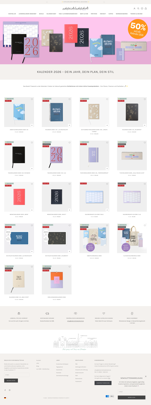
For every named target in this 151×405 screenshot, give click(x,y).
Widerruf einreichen (103, 383)
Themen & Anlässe (136, 13)
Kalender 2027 (51, 13)
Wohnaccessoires (122, 13)
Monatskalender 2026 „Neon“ (19, 214)
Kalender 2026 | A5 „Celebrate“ (132, 129)
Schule (41, 13)
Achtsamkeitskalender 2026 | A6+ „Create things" (94, 130)
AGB (76, 375)
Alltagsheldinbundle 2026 (131, 255)
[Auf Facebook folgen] (5, 390)
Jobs (37, 363)
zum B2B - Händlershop (42, 369)
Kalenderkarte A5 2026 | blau (94, 214)
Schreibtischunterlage (62, 375)
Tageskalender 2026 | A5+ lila (56, 173)
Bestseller (12, 13)
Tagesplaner (59, 367)
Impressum (78, 381)
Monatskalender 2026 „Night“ (56, 214)
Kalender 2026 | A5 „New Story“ (19, 297)
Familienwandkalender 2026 (57, 297)
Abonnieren (11, 380)
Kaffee (111, 13)
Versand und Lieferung (81, 370)
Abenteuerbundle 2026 (94, 255)
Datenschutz (78, 378)
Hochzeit (103, 13)
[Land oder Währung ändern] (6, 398)
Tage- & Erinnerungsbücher (68, 13)
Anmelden (131, 397)
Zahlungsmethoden (80, 367)
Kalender (58, 372)
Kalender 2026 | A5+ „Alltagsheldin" (56, 129)
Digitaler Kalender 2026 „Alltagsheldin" (19, 255)
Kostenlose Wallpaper (62, 364)
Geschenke (59, 370)
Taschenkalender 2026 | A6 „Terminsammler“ (94, 173)
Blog (37, 366)
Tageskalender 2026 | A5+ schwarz (19, 173)
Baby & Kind (84, 13)
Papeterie (94, 13)
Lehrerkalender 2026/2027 (27, 13)
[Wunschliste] (142, 8)
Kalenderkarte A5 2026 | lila (132, 214)
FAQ (76, 364)
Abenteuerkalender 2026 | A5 (19, 129)
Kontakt (38, 360)
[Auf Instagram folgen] (9, 390)
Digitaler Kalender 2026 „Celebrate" (56, 255)
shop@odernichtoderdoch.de (75, 321)
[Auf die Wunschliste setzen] (32, 99)
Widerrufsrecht (79, 372)
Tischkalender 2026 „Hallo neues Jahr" (132, 173)
